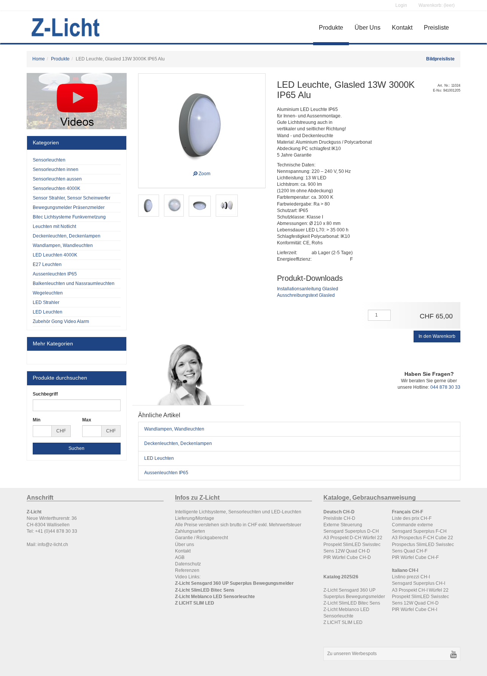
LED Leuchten (159, 458)
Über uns (184, 544)
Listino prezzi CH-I (411, 576)
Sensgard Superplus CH (417, 583)
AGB (180, 557)
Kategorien (46, 142)
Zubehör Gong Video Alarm (61, 321)
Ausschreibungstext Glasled (306, 295)
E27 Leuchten (47, 264)
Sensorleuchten (49, 160)
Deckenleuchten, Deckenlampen (178, 443)
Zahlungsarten (190, 531)
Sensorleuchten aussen (57, 179)
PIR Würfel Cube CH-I (414, 609)
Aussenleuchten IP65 (166, 472)
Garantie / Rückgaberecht (201, 537)
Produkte (331, 27)
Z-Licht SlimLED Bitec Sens (351, 603)
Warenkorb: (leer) (437, 5)
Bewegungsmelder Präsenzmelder (69, 207)
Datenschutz (188, 564)
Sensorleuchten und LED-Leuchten (264, 512)
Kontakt (402, 27)
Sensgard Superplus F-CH (419, 531)
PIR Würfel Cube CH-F (415, 557)
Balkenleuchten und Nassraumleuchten (74, 283)
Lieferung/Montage (194, 518)
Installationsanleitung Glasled (307, 288)
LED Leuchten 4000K (55, 255)
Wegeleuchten (48, 293)
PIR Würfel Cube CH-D (347, 557)
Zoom (203, 172)
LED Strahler (46, 302)
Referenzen (187, 570)
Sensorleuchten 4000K (56, 188)
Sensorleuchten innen (55, 169)
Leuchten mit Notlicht (54, 226)
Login (401, 5)
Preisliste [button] (436, 27)
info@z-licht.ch (53, 544)
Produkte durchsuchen (60, 378)
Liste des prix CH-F (411, 518)
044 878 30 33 (445, 387)
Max (86, 420)
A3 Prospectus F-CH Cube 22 (422, 537)
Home (38, 59)
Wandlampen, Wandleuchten (174, 429)
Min (36, 420)
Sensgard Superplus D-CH (351, 531)
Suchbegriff (45, 394)
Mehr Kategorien (53, 343)
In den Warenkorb (437, 336)
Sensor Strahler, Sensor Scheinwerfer (71, 198)
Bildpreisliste (440, 59)
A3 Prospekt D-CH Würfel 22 (352, 537)
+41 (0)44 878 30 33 (56, 531)
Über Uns (367, 27)
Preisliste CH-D (339, 518)
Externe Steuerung (342, 524)
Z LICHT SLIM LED (343, 622)
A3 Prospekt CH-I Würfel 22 (420, 590)
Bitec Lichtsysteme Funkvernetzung (69, 217)
